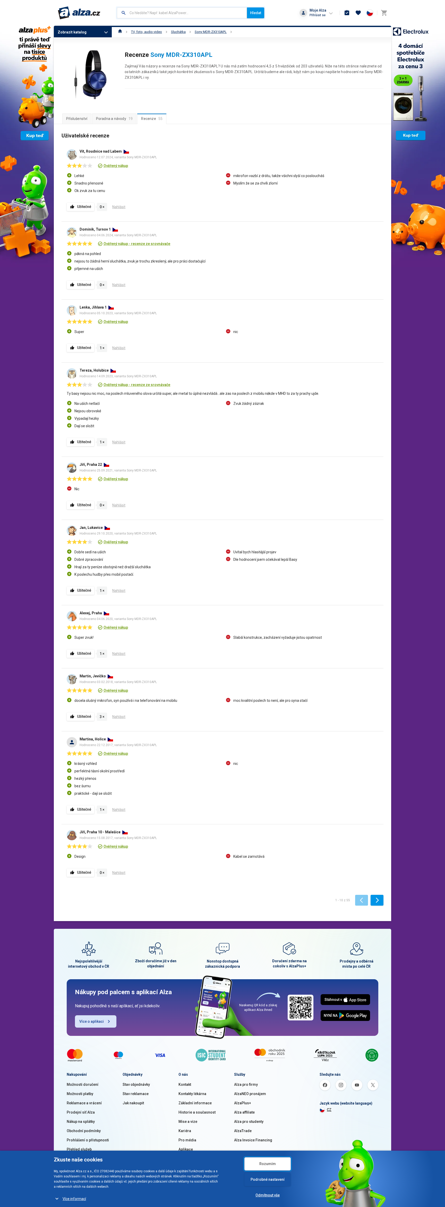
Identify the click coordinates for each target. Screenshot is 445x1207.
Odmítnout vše (267, 1195)
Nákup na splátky (81, 1121)
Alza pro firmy (246, 1084)
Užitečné (84, 207)
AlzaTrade (243, 1131)
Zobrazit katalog (72, 32)
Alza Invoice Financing (253, 1140)
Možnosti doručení (82, 1084)
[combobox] (182, 12)
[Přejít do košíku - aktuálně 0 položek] (384, 13)
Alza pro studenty (248, 1121)
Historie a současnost (197, 1112)
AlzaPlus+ (242, 1103)
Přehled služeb (79, 1149)
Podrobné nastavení (268, 1179)
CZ (329, 1110)
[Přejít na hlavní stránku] (79, 12)
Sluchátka (178, 32)
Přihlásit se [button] (318, 15)
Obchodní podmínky (84, 1131)
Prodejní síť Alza (81, 1112)
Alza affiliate (244, 1112)
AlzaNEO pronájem (250, 1094)
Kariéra (184, 1131)
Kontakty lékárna (192, 1094)
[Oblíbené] (358, 13)
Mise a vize (187, 1121)
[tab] (76, 118)
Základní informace (195, 1103)
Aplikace (185, 1149)
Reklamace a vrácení (84, 1103)
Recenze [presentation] (151, 119)
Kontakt (184, 1084)
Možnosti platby (80, 1094)
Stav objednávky (136, 1084)
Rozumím (267, 1164)
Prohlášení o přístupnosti (88, 1140)
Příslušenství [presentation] (77, 119)
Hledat (255, 13)
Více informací (74, 1199)
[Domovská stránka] (120, 32)
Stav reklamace (136, 1094)
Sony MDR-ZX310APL (211, 32)
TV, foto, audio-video (146, 32)
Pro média (187, 1140)
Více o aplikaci (91, 1021)
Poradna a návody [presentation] (114, 119)
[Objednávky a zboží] (347, 13)
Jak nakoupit (133, 1103)
